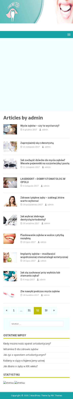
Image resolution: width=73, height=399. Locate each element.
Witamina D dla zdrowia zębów (20, 349)
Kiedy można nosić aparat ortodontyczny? (27, 343)
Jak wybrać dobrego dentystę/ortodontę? (33, 217)
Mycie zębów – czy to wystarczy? (39, 126)
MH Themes (56, 395)
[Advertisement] (36, 74)
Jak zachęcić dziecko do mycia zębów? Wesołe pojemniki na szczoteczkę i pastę (44, 161)
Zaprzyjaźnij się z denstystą (37, 143)
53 (46, 310)
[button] (68, 34)
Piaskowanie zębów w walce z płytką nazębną (42, 236)
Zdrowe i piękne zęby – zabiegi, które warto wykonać (42, 199)
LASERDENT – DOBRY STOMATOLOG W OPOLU (42, 180)
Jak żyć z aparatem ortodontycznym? (24, 355)
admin (45, 130)
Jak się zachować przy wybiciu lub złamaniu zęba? (40, 274)
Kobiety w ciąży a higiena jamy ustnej (24, 360)
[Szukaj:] (36, 324)
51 (29, 310)
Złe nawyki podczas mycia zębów (40, 291)
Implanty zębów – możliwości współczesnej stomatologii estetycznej (44, 255)
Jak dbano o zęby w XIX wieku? (20, 366)
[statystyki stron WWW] (8, 382)
